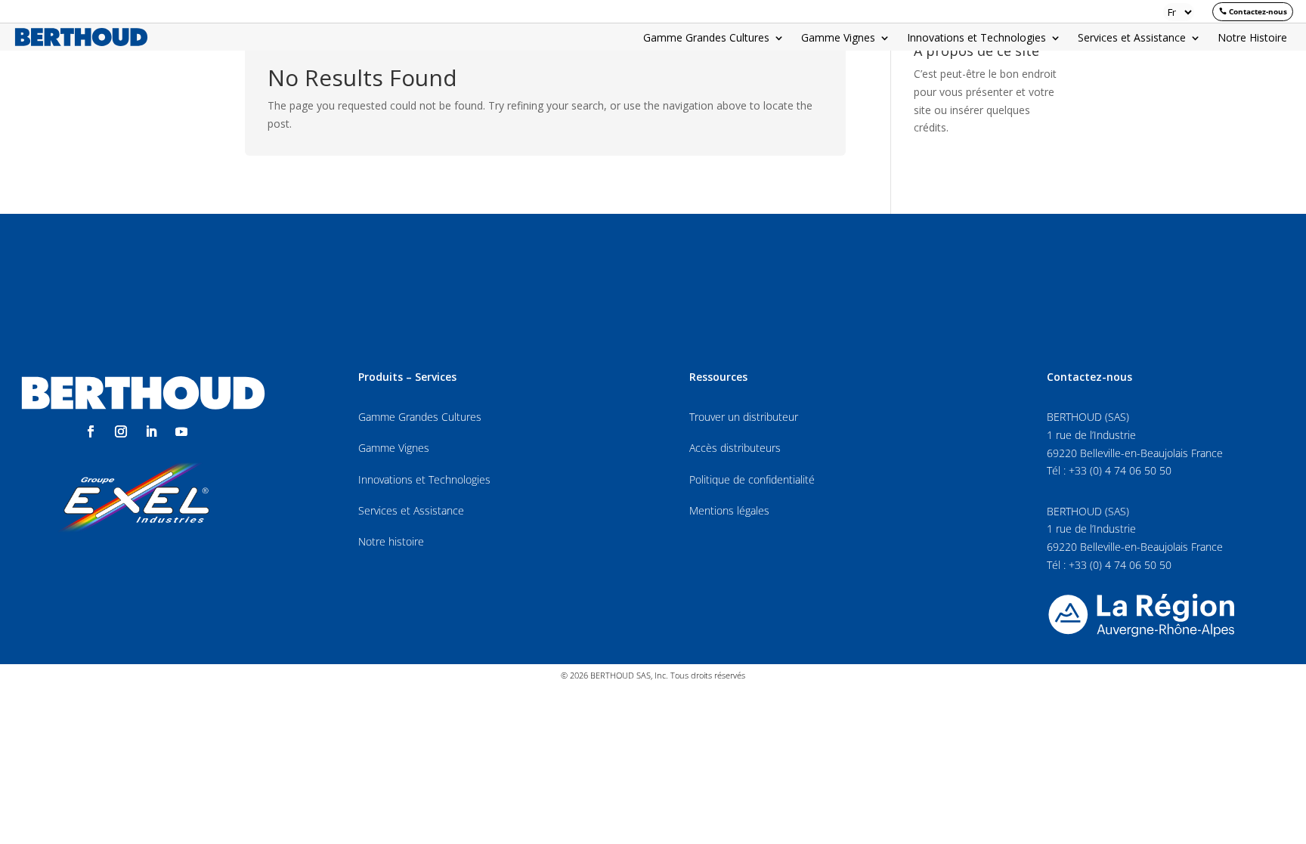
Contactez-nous (1258, 11)
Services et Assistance (1132, 38)
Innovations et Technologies (976, 38)
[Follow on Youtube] (181, 431)
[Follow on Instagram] (121, 431)
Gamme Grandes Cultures (706, 38)
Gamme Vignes (838, 38)
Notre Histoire (1252, 38)
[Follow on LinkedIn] (151, 431)
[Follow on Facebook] (91, 431)
